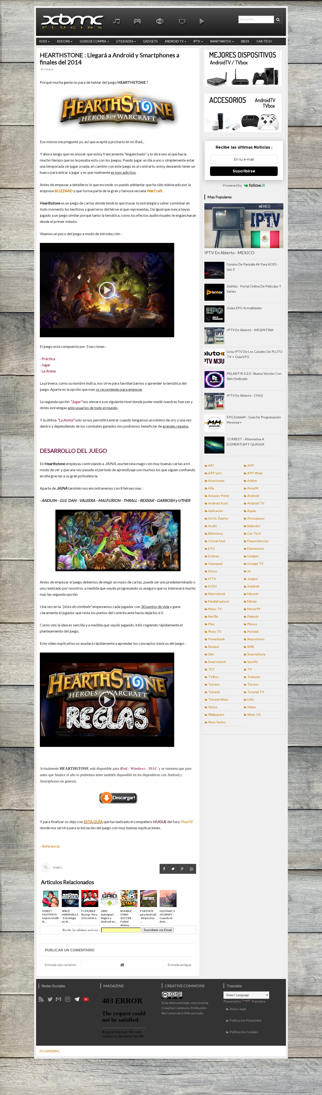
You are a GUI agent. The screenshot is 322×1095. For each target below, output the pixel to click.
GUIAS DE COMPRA (93, 41)
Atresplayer (256, 518)
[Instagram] (69, 1001)
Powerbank (216, 639)
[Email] (60, 1001)
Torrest (253, 684)
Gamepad (215, 564)
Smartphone (256, 654)
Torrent (214, 684)
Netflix (213, 616)
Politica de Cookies (244, 1032)
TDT (211, 669)
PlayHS (186, 821)
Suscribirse (244, 171)
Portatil (252, 631)
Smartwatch (217, 662)
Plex (211, 624)
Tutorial (214, 692)
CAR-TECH (264, 41)
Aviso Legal (238, 1009)
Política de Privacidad (245, 1020)
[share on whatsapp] (191, 869)
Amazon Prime (218, 496)
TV (249, 669)
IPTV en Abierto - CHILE (245, 395)
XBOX (245, 41)
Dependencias (257, 541)
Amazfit (253, 488)
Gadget (253, 556)
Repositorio (255, 639)
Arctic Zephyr (218, 518)
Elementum (255, 548)
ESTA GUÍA (93, 821)
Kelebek (253, 586)
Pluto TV (215, 631)
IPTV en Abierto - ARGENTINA (250, 330)
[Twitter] (52, 1001)
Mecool (252, 594)
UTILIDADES (124, 41)
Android (253, 496)
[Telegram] (78, 1001)
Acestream (216, 481)
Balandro (253, 526)
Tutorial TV (255, 692)
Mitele (252, 601)
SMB (250, 647)
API (211, 465)
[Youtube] (87, 1001)
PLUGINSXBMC (50, 1051)
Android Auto (218, 503)
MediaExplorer (218, 601)
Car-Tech (254, 533)
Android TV (255, 503)
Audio (212, 526)
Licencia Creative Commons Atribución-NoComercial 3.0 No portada (185, 1008)
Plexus (252, 624)
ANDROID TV (174, 41)
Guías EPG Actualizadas (244, 308)
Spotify (252, 662)
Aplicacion (215, 511)
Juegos (49, 69)
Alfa (211, 488)
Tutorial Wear (218, 699)
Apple (251, 511)
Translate (258, 1001)
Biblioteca (215, 533)
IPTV (197, 41)
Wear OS (254, 714)
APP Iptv (215, 473)
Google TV (255, 564)
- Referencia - (51, 846)
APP (250, 465)
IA (249, 571)
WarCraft (154, 190)
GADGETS (150, 41)
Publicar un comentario (70, 950)
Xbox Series (217, 722)
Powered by (232, 185)
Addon (252, 481)
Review (213, 647)
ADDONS (63, 41)
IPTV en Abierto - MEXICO (229, 252)
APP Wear (255, 473)
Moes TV (215, 609)
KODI (43, 41)
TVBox (213, 677)
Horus (212, 571)
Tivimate (253, 677)
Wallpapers (216, 714)
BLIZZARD (63, 190)
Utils (250, 699)
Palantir (253, 616)
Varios (212, 707)
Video (251, 707)
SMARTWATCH (220, 41)
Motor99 (253, 609)
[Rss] (42, 1001)
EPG (211, 548)
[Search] (278, 19)
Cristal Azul (216, 541)
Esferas (213, 556)
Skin (211, 654)
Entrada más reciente (60, 965)
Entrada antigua (179, 965)
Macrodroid (216, 594)
